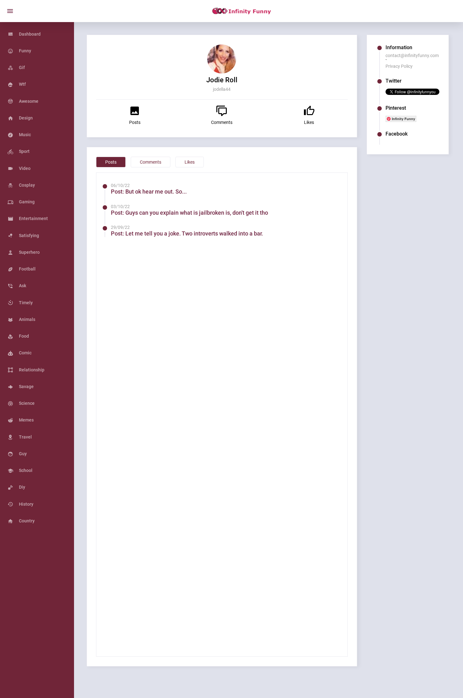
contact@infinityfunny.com (412, 55)
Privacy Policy (399, 66)
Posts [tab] (111, 162)
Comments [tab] (150, 162)
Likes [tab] (190, 162)
